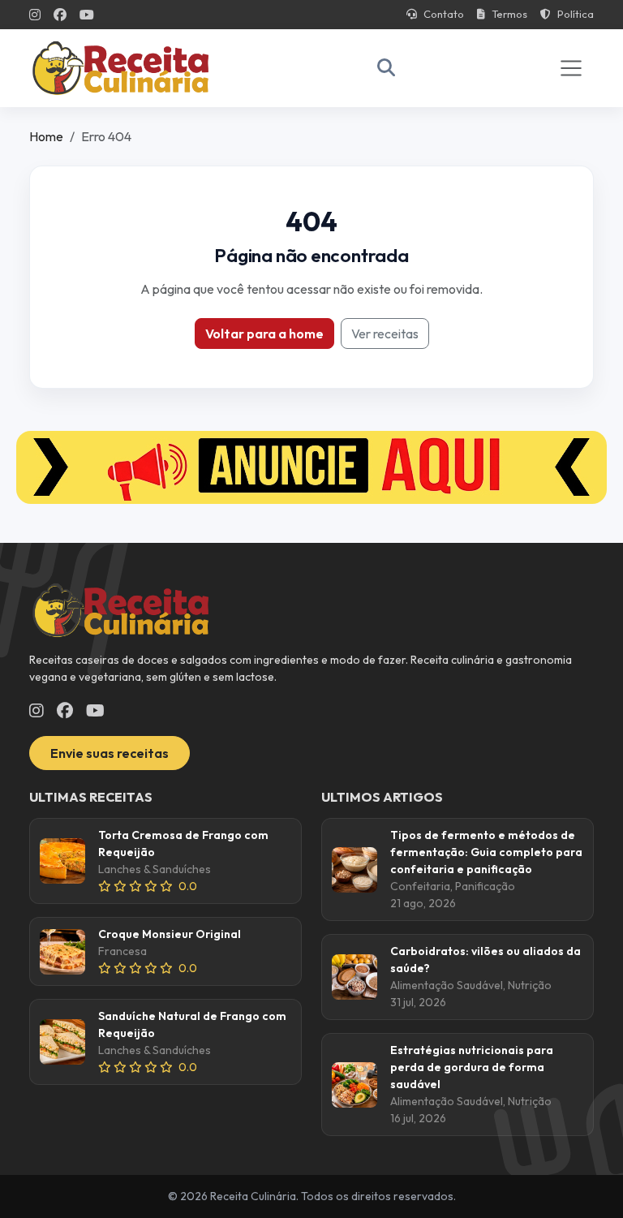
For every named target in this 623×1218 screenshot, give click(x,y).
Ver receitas (385, 333)
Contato (443, 13)
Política (575, 13)
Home (46, 136)
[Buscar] (386, 67)
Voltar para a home (264, 333)
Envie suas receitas (109, 753)
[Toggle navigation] (571, 68)
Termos (509, 13)
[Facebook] (60, 14)
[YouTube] (86, 14)
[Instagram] (35, 14)
